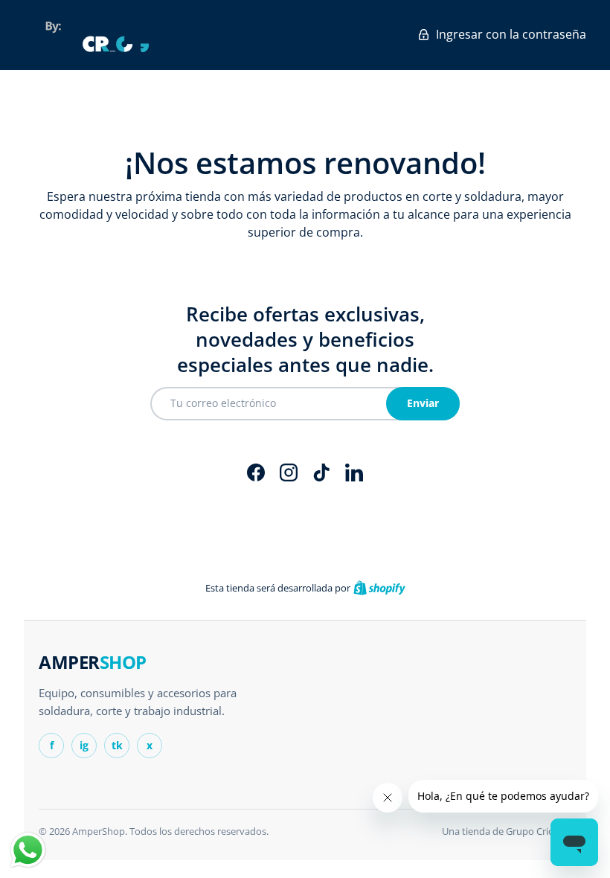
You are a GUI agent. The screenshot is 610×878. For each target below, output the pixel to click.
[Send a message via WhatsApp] (27, 850)
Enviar (423, 403)
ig (84, 745)
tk (117, 745)
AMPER (93, 662)
